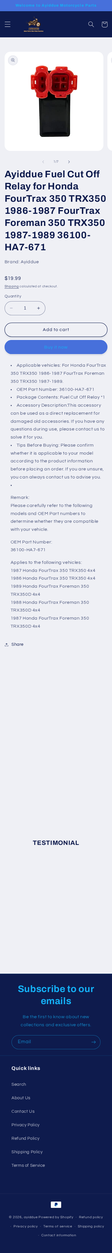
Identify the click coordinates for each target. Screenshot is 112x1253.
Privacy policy (25, 1226)
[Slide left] (43, 161)
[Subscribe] (93, 1042)
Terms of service (57, 1226)
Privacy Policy (25, 1125)
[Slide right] (69, 161)
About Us (20, 1098)
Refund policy (91, 1217)
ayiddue (31, 1217)
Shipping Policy (27, 1152)
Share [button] (17, 644)
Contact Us (22, 1111)
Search (18, 1084)
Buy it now (56, 347)
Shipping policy (91, 1226)
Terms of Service (28, 1165)
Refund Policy (25, 1138)
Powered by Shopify (55, 1217)
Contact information (58, 1235)
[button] (7, 24)
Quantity (13, 296)
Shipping (12, 286)
